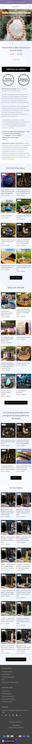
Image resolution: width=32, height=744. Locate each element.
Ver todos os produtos (16, 402)
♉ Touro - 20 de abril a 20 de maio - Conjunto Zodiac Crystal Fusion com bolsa (8, 566)
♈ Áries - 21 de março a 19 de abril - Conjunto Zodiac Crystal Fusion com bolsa (23, 538)
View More (16, 277)
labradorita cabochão (6, 215)
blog (3, 680)
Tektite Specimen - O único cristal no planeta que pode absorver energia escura (8, 191)
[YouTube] (16, 715)
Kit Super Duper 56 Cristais (23, 363)
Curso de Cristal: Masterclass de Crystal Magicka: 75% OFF (7, 313)
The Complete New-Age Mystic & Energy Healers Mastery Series (7, 339)
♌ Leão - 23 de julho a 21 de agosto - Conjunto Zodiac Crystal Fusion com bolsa (8, 592)
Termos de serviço (7, 702)
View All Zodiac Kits (16, 659)
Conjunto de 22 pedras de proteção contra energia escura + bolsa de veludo (22, 241)
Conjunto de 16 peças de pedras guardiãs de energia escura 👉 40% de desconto (23, 191)
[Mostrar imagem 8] (19, 43)
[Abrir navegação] (2, 6)
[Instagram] (9, 715)
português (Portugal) (15, 722)
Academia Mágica (7, 672)
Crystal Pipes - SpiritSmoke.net (10, 682)
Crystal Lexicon (6, 674)
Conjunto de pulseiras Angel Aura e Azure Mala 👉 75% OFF (23, 267)
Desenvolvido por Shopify (16, 727)
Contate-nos (5, 691)
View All (16, 478)
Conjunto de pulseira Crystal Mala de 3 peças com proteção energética (23, 467)
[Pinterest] (13, 715)
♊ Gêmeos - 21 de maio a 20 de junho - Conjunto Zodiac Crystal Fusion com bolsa (23, 566)
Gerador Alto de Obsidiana (23, 337)
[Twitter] (6, 715)
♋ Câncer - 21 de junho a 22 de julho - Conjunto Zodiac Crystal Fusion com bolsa (8, 620)
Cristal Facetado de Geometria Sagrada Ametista (6, 392)
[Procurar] (27, 6)
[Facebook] (2, 715)
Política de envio (6, 694)
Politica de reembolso (8, 696)
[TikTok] (20, 715)
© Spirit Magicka (16, 725)
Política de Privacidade (8, 699)
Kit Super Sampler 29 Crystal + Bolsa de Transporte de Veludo (8, 241)
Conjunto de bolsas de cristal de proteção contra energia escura (8, 441)
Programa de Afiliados (8, 677)
